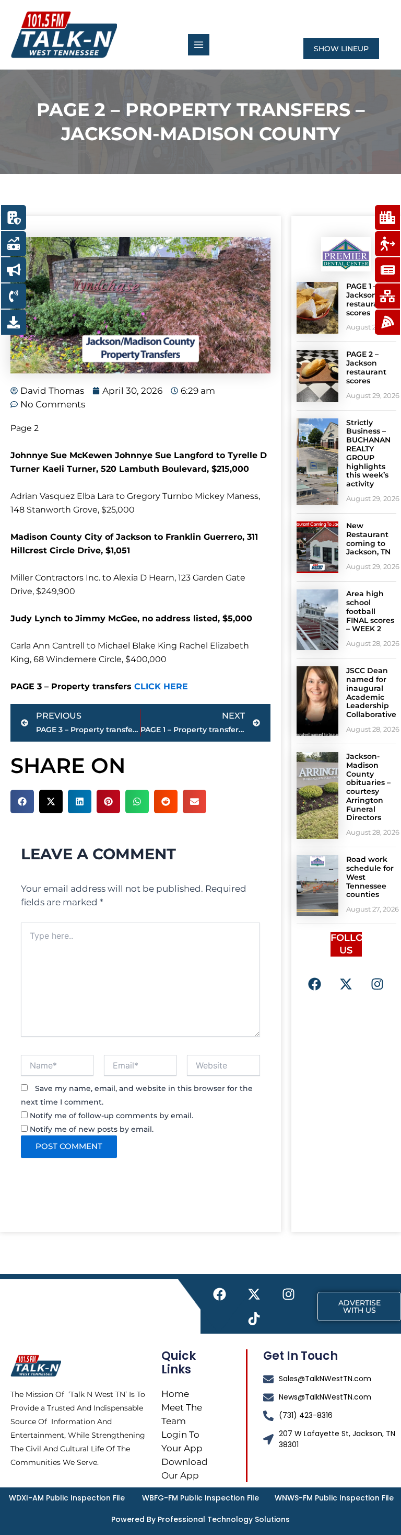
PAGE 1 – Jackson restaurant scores (366, 299)
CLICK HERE (161, 686)
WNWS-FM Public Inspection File (334, 1498)
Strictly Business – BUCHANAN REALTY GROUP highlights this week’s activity (368, 453)
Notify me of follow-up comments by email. (111, 1115)
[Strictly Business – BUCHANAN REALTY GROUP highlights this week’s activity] (317, 461)
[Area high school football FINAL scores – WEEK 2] (317, 619)
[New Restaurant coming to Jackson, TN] (317, 547)
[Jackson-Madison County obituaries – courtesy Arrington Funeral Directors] (317, 795)
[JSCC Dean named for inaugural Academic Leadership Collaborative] (317, 701)
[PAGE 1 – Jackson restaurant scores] (317, 308)
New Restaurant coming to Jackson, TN (368, 538)
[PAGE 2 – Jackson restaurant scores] (317, 376)
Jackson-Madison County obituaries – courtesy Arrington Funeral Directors (368, 787)
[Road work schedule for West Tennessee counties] (317, 885)
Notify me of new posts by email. (92, 1129)
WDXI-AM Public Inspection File (67, 1498)
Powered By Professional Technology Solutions (200, 1519)
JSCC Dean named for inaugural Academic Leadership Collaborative (371, 692)
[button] (22, 801)
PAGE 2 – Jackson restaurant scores (366, 367)
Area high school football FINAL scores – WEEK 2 (370, 611)
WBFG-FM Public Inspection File (200, 1498)
